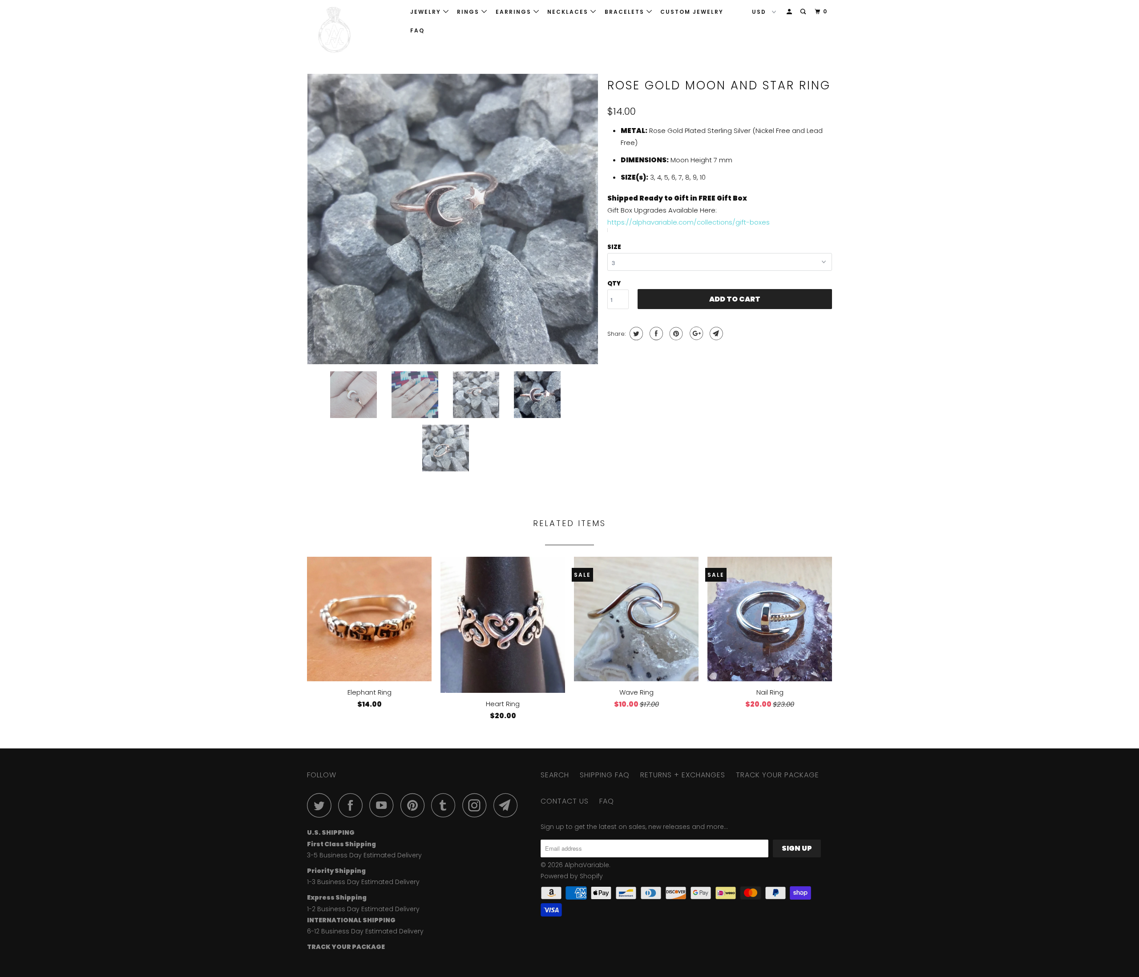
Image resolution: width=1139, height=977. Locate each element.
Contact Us (565, 801)
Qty (614, 283)
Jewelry (426, 12)
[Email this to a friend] (715, 333)
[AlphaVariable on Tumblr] (445, 805)
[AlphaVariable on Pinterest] (414, 805)
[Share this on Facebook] (655, 333)
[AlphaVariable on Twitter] (321, 805)
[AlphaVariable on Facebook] (353, 805)
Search (555, 775)
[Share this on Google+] (695, 333)
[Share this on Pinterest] (675, 333)
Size (614, 247)
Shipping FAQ (605, 775)
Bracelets (625, 12)
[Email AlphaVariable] (508, 805)
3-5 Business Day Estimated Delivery (364, 855)
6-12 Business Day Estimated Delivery (365, 931)
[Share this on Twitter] (635, 333)
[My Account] (790, 11)
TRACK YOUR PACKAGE (777, 775)
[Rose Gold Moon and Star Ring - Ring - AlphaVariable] (452, 219)
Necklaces (568, 12)
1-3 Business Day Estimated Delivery (363, 881)
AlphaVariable (587, 864)
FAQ (417, 30)
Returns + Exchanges (682, 775)
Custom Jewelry (691, 12)
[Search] (804, 11)
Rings (469, 12)
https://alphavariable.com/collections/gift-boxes (688, 222)
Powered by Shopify (572, 876)
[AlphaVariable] (352, 30)
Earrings (514, 12)
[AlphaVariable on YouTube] (384, 805)
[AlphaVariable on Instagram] (477, 805)
